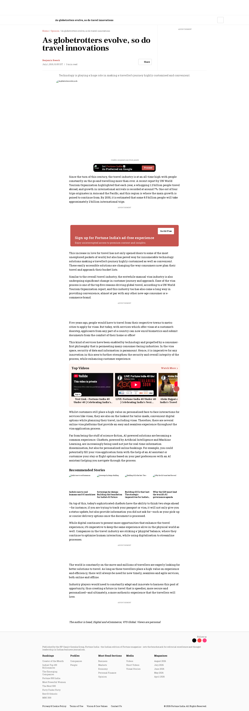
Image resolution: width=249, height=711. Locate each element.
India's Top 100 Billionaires (49, 666)
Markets (102, 665)
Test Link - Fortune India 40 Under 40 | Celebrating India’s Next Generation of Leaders (92, 402)
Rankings (48, 655)
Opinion (102, 676)
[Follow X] (194, 640)
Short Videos (132, 665)
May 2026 (159, 672)
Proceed (148, 167)
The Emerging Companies (49, 673)
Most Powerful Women (54, 682)
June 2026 (159, 669)
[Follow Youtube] (199, 640)
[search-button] (213, 20)
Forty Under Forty (51, 690)
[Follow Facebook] (189, 640)
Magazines (160, 655)
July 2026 (159, 665)
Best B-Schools (49, 693)
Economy (103, 669)
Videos (129, 661)
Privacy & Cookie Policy (54, 706)
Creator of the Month (53, 661)
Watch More (168, 368)
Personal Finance (107, 672)
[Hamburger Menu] (27, 20)
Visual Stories (133, 669)
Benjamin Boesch (51, 60)
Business (102, 661)
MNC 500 (46, 697)
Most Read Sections (110, 655)
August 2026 (160, 661)
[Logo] (40, 20)
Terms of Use (76, 706)
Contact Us (116, 706)
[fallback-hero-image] (82, 482)
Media (130, 655)
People (73, 665)
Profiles (75, 655)
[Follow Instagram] (205, 640)
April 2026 (159, 676)
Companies (76, 661)
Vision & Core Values (97, 706)
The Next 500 (49, 686)
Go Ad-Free (166, 231)
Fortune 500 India (51, 678)
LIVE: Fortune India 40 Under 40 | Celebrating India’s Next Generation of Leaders (136, 402)
